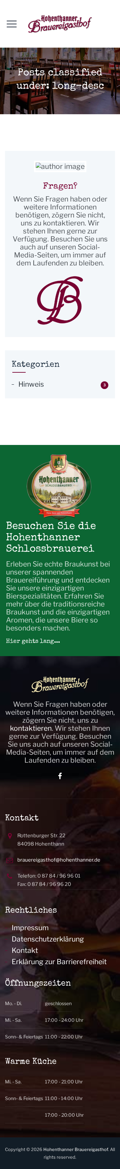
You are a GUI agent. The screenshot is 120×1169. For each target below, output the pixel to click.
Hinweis (31, 384)
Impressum (30, 928)
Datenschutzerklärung (48, 939)
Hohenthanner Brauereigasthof (75, 1149)
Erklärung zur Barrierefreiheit (59, 962)
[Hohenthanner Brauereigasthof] (60, 24)
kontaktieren (31, 728)
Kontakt (25, 951)
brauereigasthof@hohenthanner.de (58, 860)
